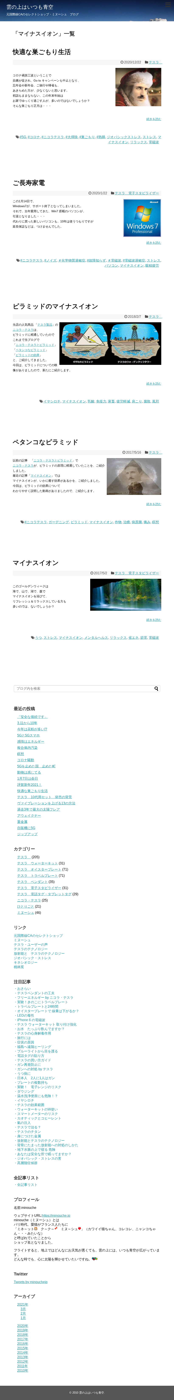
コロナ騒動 (25, 760)
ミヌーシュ (25, 912)
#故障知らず (96, 260)
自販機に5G (26, 828)
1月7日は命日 (27, 778)
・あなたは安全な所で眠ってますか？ (43, 1154)
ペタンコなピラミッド (30, 350)
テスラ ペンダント (32, 882)
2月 (23, 1313)
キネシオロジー (26, 962)
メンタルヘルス (96, 637)
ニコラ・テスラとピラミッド (35, 345)
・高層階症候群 (26, 1163)
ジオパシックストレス (124, 137)
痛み (147, 522)
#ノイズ (50, 260)
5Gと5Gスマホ (28, 735)
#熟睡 (101, 137)
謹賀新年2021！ (29, 785)
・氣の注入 (22, 1123)
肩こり (137, 401)
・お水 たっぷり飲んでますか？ (39, 1029)
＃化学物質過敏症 (71, 260)
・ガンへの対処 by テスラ (33, 1069)
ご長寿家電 (29, 182)
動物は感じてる (29, 772)
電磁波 (154, 142)
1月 (23, 1318)
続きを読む (153, 119)
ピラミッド (79, 522)
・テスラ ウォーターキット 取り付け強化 (45, 1024)
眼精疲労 (152, 265)
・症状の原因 (24, 1042)
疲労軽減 (123, 401)
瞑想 (155, 522)
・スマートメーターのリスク (36, 1114)
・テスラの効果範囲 (29, 1105)
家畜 (111, 401)
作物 (118, 522)
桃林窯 (19, 967)
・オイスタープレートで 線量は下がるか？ (46, 1011)
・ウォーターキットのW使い (36, 1109)
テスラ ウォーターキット (37, 863)
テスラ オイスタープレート (39, 869)
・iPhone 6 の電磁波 (29, 1020)
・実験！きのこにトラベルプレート (41, 1002)
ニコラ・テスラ (23, 329)
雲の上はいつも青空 (29, 7)
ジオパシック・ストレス (32, 958)
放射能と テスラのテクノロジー (39, 953)
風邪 (155, 401)
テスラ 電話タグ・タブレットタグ (44, 894)
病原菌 (137, 522)
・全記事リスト (26, 1184)
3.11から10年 (27, 723)
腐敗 (147, 401)
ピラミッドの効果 (27, 355)
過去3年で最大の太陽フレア (38, 809)
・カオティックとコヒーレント (37, 1118)
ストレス (149, 137)
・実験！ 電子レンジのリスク (37, 1087)
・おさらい (22, 988)
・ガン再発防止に (27, 1064)
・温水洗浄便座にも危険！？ (36, 1096)
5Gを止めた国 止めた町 (36, 766)
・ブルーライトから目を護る (36, 1051)
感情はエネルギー (30, 741)
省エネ (133, 637)
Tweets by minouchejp (31, 1282)
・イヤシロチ (24, 1100)
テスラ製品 (44, 324)
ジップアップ (27, 834)
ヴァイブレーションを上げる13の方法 (46, 803)
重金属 (22, 822)
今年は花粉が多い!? (32, 729)
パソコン (111, 265)
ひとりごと (25, 906)
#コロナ (34, 137)
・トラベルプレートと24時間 (36, 1006)
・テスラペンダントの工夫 (34, 993)
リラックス (138, 142)
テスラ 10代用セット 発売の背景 (44, 797)
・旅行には (22, 1038)
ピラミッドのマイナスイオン (55, 306)
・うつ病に (22, 1073)
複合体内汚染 (27, 747)
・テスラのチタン (27, 1131)
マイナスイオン (132, 265)
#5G (23, 137)
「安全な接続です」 (32, 717)
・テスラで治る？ (27, 1127)
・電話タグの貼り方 (29, 1056)
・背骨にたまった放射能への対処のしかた (46, 1145)
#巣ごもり (87, 137)
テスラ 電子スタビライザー (137, 193)
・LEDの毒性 (24, 1015)
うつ (38, 637)
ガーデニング (59, 522)
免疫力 (101, 401)
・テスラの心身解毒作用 (32, 1033)
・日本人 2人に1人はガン (34, 1078)
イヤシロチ (52, 401)
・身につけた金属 (27, 1136)
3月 (23, 1309)
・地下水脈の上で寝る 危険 (34, 1149)
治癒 (126, 522)
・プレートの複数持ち (31, 1082)
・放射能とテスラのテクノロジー (39, 1140)
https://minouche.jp (56, 1215)
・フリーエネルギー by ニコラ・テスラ (43, 997)
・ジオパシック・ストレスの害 (37, 1158)
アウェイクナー (29, 815)
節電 (143, 637)
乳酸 (91, 401)
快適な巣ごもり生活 (42, 51)
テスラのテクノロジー (31, 949)
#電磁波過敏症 (134, 260)
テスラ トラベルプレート (37, 875)
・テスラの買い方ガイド (32, 1060)
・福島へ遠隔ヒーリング (32, 1047)
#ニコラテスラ (53, 137)
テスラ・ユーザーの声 (31, 944)
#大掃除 (72, 137)
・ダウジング (24, 1091)
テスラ (155, 62)
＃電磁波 (114, 260)
